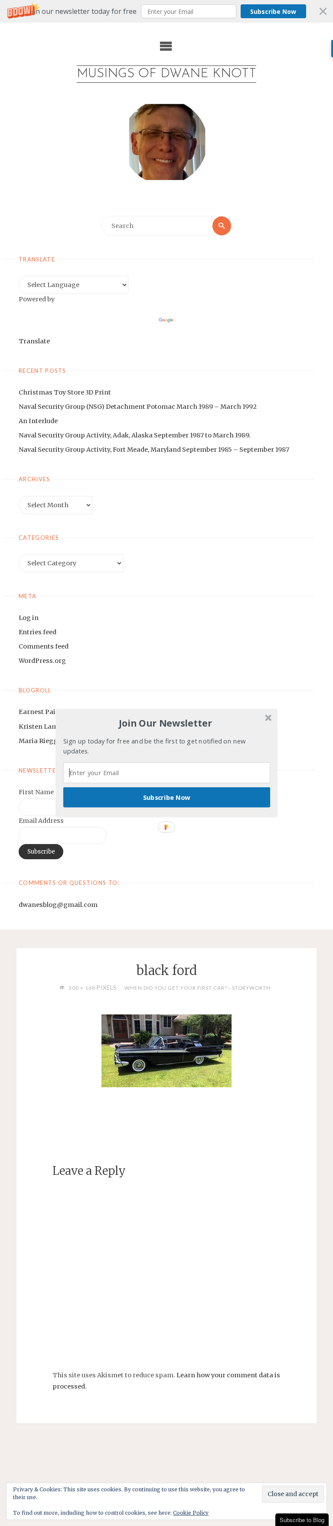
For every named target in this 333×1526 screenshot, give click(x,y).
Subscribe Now (167, 797)
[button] (165, 723)
